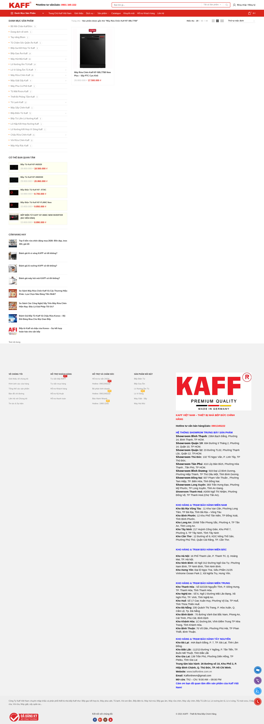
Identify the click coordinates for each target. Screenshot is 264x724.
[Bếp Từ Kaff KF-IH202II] (13, 167)
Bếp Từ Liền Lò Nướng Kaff (24, 118)
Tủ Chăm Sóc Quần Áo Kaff (24, 43)
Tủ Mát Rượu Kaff (19, 91)
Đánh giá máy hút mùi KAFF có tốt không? (39, 278)
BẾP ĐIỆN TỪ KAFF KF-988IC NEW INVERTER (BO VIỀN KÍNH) (41, 216)
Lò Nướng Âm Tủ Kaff (21, 64)
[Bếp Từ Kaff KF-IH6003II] (13, 180)
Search (226, 4)
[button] (208, 524)
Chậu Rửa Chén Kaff (21, 135)
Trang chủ (75, 21)
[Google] (100, 720)
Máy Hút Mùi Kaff (19, 59)
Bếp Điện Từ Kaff (19, 113)
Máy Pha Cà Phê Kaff (21, 86)
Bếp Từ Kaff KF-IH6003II (31, 177)
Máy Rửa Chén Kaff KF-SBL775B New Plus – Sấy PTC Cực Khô (92, 74)
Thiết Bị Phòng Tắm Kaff (23, 97)
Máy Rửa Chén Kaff (20, 75)
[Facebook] (95, 720)
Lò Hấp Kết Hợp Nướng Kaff (25, 124)
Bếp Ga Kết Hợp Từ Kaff (23, 48)
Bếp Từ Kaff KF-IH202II (31, 164)
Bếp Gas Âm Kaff (19, 53)
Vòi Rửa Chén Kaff (20, 140)
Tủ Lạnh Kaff (17, 102)
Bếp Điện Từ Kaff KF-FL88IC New (36, 202)
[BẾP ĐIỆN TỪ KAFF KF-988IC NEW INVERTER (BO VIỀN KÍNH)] (13, 218)
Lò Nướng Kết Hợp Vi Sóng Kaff (26, 129)
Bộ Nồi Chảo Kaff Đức (21, 26)
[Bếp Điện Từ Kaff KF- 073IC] (13, 192)
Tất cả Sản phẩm (211, 4)
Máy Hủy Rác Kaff (19, 145)
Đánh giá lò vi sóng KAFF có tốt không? (38, 253)
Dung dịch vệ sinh (19, 32)
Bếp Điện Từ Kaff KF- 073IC (33, 190)
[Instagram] (105, 720)
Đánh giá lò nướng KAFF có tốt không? (38, 266)
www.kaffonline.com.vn (199, 671)
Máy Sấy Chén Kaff (20, 107)
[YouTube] (110, 720)
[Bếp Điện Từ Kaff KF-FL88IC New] (13, 205)
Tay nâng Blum (18, 37)
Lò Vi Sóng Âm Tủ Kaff (22, 70)
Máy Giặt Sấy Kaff (19, 80)
